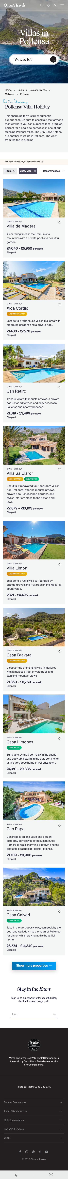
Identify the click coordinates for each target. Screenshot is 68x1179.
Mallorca (9, 94)
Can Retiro (16, 391)
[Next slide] (62, 198)
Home (8, 90)
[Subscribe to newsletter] (54, 1013)
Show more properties (32, 965)
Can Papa (16, 829)
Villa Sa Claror (20, 473)
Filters (8, 171)
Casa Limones (20, 742)
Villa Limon (17, 568)
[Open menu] (62, 5)
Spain (21, 90)
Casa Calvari (18, 915)
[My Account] (55, 5)
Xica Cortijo (17, 308)
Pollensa (24, 94)
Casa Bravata (19, 655)
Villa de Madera (21, 226)
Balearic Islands (38, 90)
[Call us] (17, 1175)
